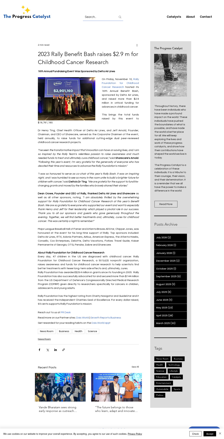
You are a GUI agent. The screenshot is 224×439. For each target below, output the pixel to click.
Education (161, 376)
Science (92, 331)
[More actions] (137, 45)
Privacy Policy (135, 433)
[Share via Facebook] (39, 349)
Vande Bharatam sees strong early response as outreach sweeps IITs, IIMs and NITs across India (57, 409)
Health (78, 331)
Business (64, 331)
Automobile (162, 389)
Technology (174, 364)
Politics (159, 395)
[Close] (220, 433)
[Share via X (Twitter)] (47, 349)
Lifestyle (174, 370)
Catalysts (176, 376)
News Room (46, 331)
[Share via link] (63, 349)
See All (135, 367)
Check (195, 433)
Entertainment (163, 383)
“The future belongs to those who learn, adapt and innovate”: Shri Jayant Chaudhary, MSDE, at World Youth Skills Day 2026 (116, 409)
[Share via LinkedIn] (55, 349)
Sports (177, 389)
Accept (209, 433)
